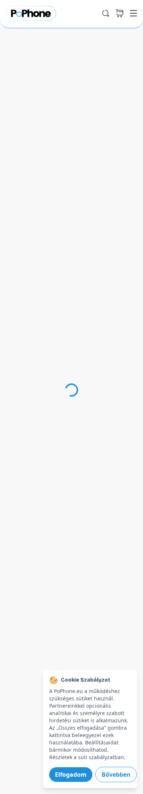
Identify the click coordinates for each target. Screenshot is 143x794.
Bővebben (116, 774)
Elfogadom (71, 774)
